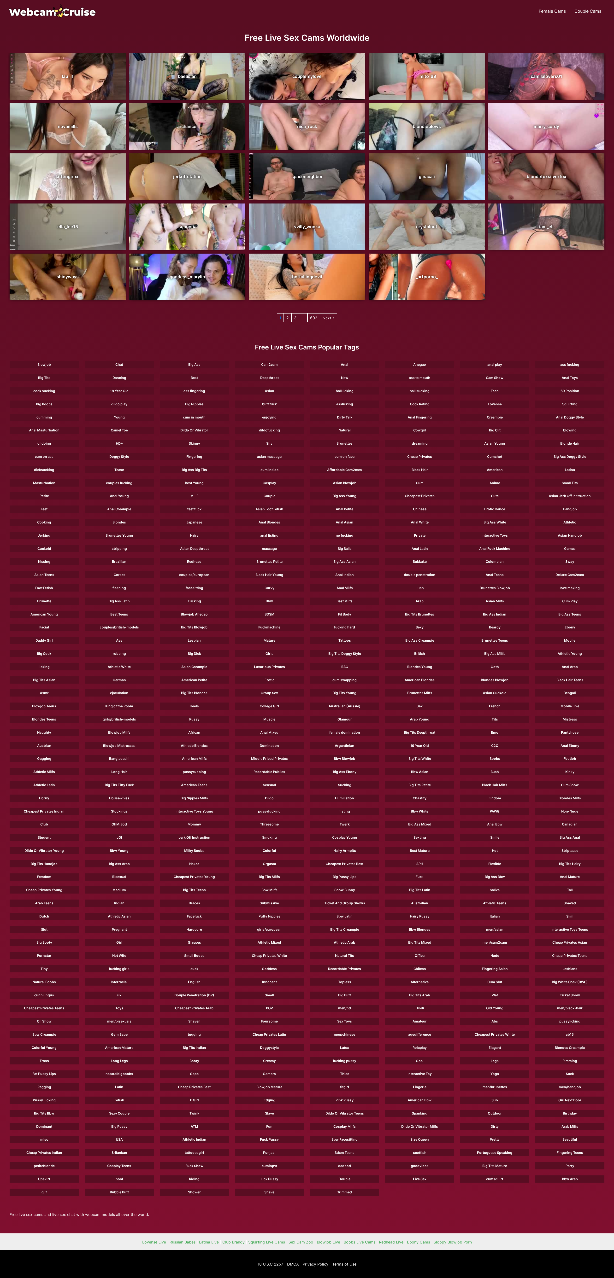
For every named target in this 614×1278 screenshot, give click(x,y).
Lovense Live (154, 1242)
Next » (329, 317)
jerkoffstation (187, 176)
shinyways (68, 276)
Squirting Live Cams (266, 1242)
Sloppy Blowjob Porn (453, 1242)
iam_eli (546, 226)
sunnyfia (187, 226)
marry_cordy (546, 126)
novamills (68, 126)
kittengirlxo (68, 176)
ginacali (427, 176)
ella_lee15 (67, 226)
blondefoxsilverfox (546, 176)
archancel (187, 126)
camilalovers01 (546, 76)
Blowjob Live (328, 1242)
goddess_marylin (187, 276)
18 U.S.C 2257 (270, 1264)
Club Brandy (233, 1242)
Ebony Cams (418, 1242)
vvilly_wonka (307, 226)
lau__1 (68, 76)
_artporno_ (427, 276)
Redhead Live (391, 1242)
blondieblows (427, 126)
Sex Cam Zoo (301, 1242)
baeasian (187, 76)
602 (313, 317)
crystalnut (426, 226)
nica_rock (307, 126)
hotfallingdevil (307, 276)
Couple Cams (587, 11)
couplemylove (307, 76)
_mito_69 (426, 76)
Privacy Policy (315, 1264)
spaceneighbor (307, 176)
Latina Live (209, 1242)
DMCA (293, 1264)
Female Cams (552, 11)
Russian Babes (182, 1242)
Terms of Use (344, 1264)
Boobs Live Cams (359, 1242)
